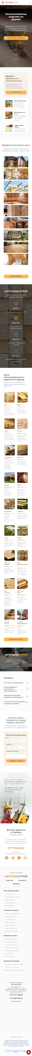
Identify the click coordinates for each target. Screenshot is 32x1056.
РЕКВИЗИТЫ (16, 883)
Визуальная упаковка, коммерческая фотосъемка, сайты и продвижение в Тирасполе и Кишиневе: (16, 1051)
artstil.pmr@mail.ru (16, 1001)
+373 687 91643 (16, 998)
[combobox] (8, 747)
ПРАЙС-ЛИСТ (9, 880)
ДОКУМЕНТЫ (22, 880)
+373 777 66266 (16, 995)
